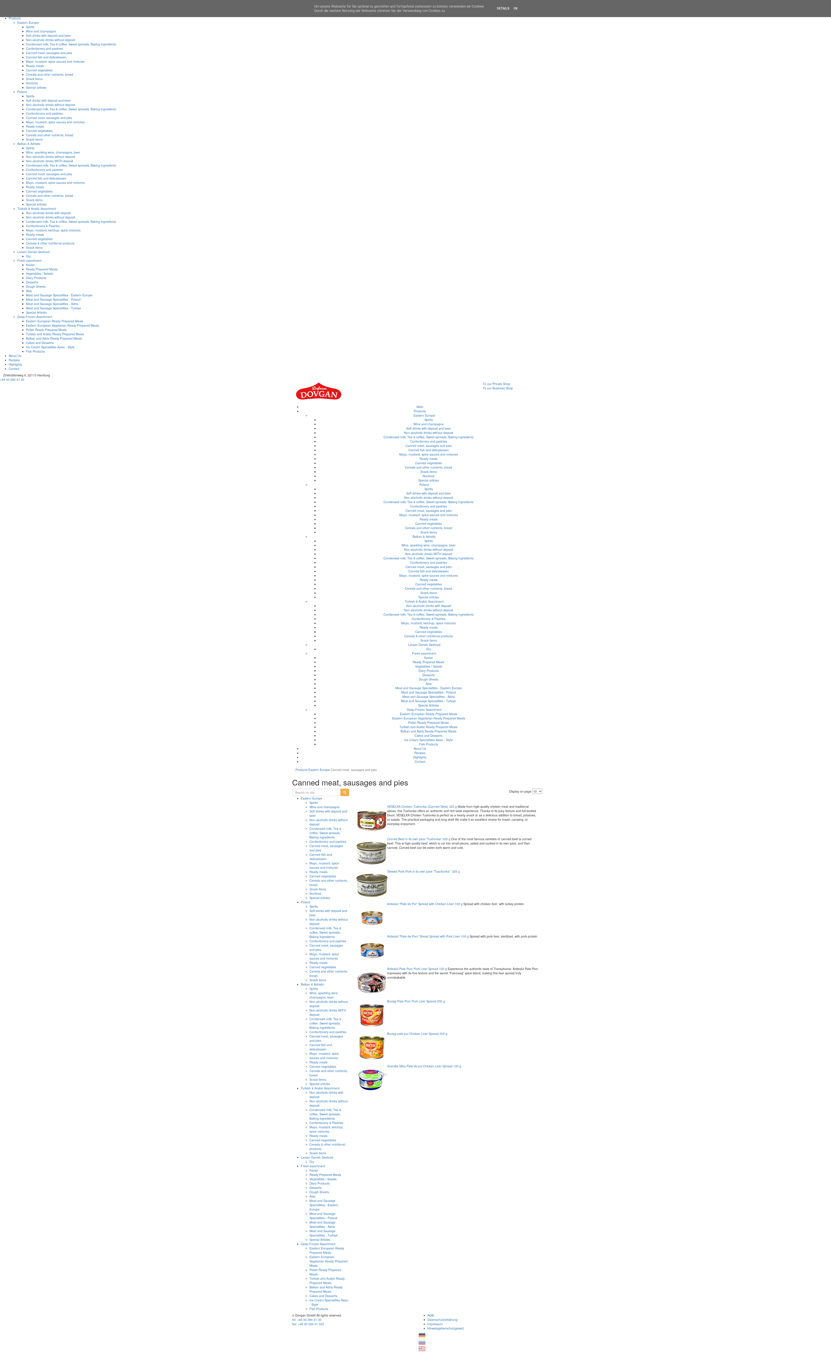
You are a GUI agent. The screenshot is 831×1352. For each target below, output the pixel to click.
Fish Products (35, 351)
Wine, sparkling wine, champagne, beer (53, 152)
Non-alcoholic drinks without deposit (50, 40)
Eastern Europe (28, 22)
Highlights (15, 364)
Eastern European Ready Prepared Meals (54, 321)
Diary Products (36, 278)
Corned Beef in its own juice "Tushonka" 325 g (418, 839)
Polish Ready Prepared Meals (46, 330)
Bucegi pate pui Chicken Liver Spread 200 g (417, 1033)
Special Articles (36, 312)
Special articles (36, 87)
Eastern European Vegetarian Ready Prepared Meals (62, 325)
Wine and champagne (41, 31)
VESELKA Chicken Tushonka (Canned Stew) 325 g (422, 806)
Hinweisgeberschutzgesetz (445, 1328)
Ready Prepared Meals (42, 269)
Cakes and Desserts (40, 342)
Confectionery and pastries (44, 48)
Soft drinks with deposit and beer (48, 35)
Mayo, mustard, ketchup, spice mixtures (53, 230)
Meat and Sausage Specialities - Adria (52, 304)
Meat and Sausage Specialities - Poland (53, 299)
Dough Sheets (35, 286)
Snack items (34, 79)
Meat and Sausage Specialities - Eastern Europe (59, 295)
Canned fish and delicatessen (46, 57)
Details (503, 8)
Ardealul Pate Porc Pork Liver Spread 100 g (417, 969)
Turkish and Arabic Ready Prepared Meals (55, 334)
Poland (22, 92)
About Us (15, 355)
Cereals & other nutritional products (50, 243)
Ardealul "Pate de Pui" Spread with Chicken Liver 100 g (424, 904)
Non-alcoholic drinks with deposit (48, 213)
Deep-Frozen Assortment (34, 317)
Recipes (14, 360)
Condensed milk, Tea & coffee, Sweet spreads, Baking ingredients (71, 44)
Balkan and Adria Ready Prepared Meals (54, 338)
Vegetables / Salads (39, 273)
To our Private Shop (496, 384)
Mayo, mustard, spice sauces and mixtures (55, 61)
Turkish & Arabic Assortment (36, 208)
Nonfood (32, 83)
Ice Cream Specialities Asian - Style (50, 347)
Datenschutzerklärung (442, 1319)
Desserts (32, 282)
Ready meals (35, 66)
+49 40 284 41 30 (12, 379)
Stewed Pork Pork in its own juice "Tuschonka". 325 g (423, 871)
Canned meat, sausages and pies (49, 53)
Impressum (435, 1324)
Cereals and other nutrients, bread (49, 74)
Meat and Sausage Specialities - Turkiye (53, 308)
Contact (14, 368)
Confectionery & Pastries (43, 226)
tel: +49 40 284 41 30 (306, 1319)
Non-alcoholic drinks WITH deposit (49, 161)
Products (15, 18)
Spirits (30, 27)
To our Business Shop (498, 388)
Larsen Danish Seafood (33, 252)
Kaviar (30, 265)
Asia (29, 291)
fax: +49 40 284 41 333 (308, 1324)
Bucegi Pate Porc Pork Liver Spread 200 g (416, 1001)
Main (420, 407)
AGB (430, 1315)
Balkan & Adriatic (28, 143)
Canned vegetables (39, 70)
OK (516, 8)
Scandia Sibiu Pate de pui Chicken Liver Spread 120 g (424, 1066)
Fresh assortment (29, 260)
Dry (28, 256)
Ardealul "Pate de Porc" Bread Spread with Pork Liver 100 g (428, 936)
